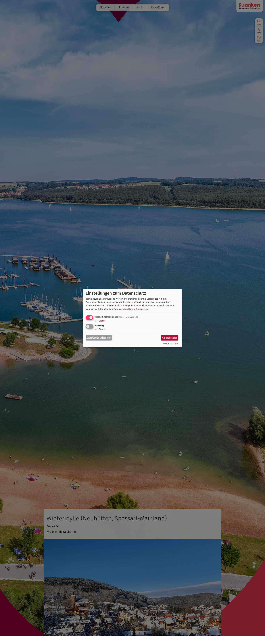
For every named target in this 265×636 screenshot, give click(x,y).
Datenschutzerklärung (124, 309)
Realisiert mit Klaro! (170, 344)
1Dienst (100, 321)
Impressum (143, 309)
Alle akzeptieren (169, 337)
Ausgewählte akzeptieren (98, 337)
